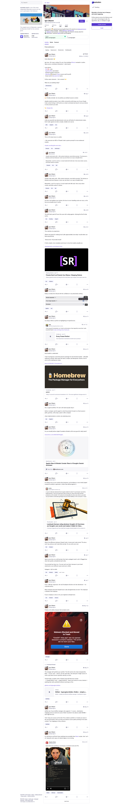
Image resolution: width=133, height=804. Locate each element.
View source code (29, 800)
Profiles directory (38, 794)
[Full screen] (68, 788)
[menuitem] (58, 769)
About (29, 794)
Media (51, 42)
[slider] (58, 786)
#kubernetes (61, 50)
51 (52, 26)
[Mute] (50, 788)
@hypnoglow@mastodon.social (51, 22)
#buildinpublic (68, 50)
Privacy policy (24, 796)
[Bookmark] (77, 89)
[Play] (47, 788)
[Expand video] (65, 788)
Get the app (30, 799)
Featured (56, 42)
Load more (66, 801)
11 (45, 26)
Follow (82, 21)
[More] (87, 89)
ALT (86, 304)
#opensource (53, 50)
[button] (58, 769)
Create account (102, 24)
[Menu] (87, 21)
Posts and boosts (49, 47)
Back (48, 2)
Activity (47, 42)
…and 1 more (61, 572)
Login (101, 28)
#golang (47, 50)
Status (32, 794)
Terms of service (31, 796)
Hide (86, 297)
